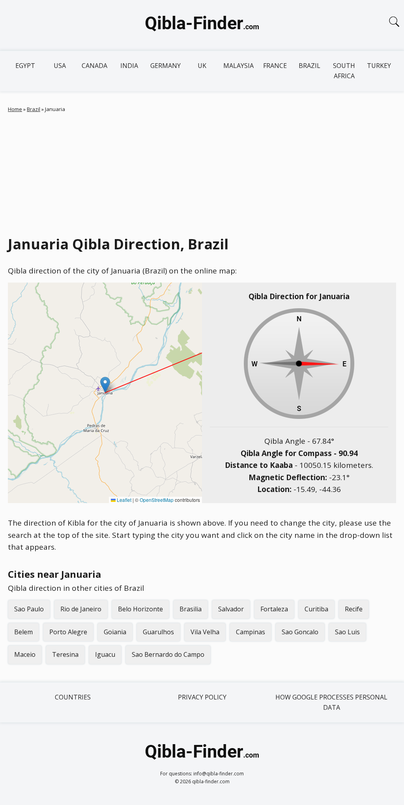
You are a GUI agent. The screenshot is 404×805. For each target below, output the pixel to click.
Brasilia (191, 609)
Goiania (115, 632)
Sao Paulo (29, 609)
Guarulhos (158, 632)
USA (60, 65)
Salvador (231, 609)
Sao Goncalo (300, 632)
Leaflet (123, 499)
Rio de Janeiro (80, 609)
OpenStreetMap (157, 499)
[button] (105, 385)
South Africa (344, 70)
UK (202, 65)
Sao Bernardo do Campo (168, 654)
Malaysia (238, 65)
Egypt (25, 65)
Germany (165, 65)
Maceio (25, 654)
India (129, 65)
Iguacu (105, 654)
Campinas (250, 632)
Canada (94, 65)
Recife (354, 609)
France (275, 65)
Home (15, 109)
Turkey (379, 65)
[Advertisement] (202, 172)
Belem (23, 632)
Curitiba (316, 609)
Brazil (309, 65)
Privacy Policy (202, 697)
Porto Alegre (68, 632)
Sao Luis (347, 632)
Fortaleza (274, 609)
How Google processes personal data (331, 702)
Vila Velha (205, 632)
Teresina (65, 654)
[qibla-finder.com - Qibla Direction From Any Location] (202, 25)
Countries (73, 697)
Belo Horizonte (140, 609)
